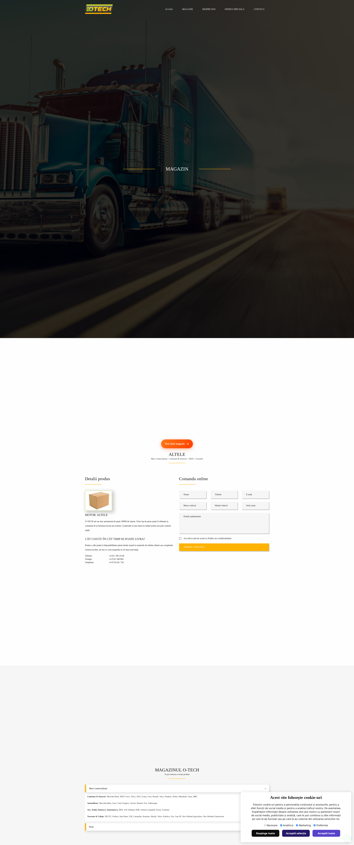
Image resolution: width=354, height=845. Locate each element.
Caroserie (199, 459)
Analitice (288, 825)
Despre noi (208, 9)
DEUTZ (108, 816)
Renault (155, 797)
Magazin (187, 9)
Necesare (272, 825)
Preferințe (322, 825)
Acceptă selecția (296, 833)
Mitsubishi (183, 797)
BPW (121, 810)
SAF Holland (129, 810)
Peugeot (126, 803)
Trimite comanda (194, 547)
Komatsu (146, 816)
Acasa (169, 9)
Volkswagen (152, 803)
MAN (191, 459)
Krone (158, 810)
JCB (130, 816)
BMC (195, 797)
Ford (149, 797)
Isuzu (190, 797)
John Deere (123, 816)
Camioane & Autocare (178, 459)
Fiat (145, 803)
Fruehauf (165, 810)
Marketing (305, 825)
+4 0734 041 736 (116, 562)
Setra (162, 797)
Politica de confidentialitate (219, 538)
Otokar (175, 797)
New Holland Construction (213, 816)
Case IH (178, 816)
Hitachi (153, 816)
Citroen (133, 803)
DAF (138, 797)
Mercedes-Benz (113, 797)
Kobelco (166, 816)
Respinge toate (265, 833)
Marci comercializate (159, 459)
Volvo (133, 797)
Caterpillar (137, 816)
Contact (259, 9)
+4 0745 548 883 (116, 559)
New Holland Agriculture (192, 816)
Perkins (115, 816)
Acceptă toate (326, 833)
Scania (144, 797)
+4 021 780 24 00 (116, 556)
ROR (137, 810)
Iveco (128, 797)
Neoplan (168, 797)
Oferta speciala (234, 9)
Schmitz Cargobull (147, 810)
